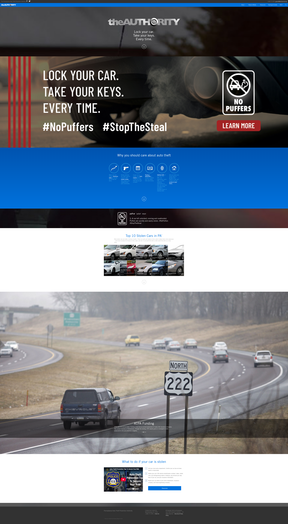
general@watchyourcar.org (281, 1)
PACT (281, 5)
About (242, 5)
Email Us (157, 513)
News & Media (252, 5)
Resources (262, 5)
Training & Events (272, 5)
